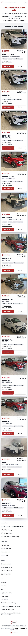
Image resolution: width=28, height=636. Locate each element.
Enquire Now (8, 66)
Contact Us (4, 555)
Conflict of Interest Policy (8, 603)
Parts (2, 589)
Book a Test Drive (6, 548)
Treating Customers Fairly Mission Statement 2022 (11, 614)
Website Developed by (13, 628)
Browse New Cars (6, 564)
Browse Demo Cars (6, 571)
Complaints (4, 599)
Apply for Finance (7, 63)
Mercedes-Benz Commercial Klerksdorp (12, 526)
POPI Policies (4, 596)
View (19, 66)
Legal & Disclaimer (6, 593)
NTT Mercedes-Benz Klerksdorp (10, 537)
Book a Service (5, 552)
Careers (3, 586)
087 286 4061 (7, 61)
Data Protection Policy (7, 610)
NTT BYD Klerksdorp (6, 530)
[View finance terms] (25, 52)
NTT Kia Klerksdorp (6, 533)
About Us (3, 583)
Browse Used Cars (6, 574)
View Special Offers (6, 567)
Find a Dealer (5, 545)
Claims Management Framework (10, 606)
